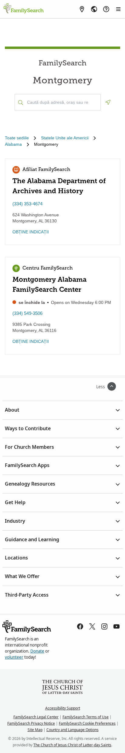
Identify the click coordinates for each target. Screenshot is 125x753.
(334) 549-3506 (27, 313)
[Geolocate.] (108, 102)
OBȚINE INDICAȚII (30, 231)
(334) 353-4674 (27, 203)
